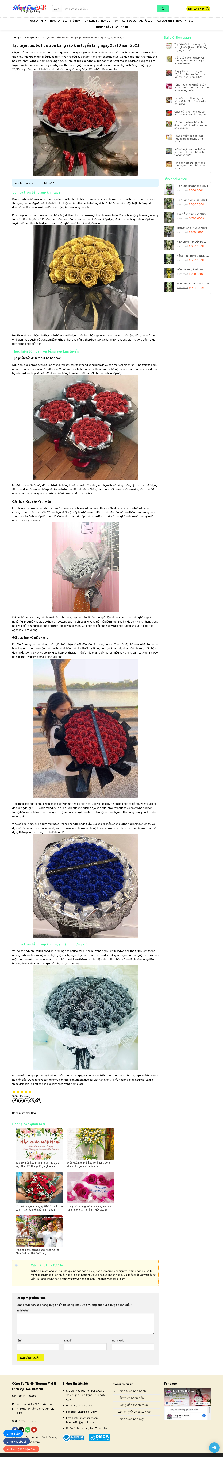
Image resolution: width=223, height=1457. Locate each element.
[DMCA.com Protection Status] (99, 1437)
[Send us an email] (21, 1430)
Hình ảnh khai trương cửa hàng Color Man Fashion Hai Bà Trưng (190, 101)
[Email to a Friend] (27, 1100)
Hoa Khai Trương (124, 20)
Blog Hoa (31, 37)
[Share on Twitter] (21, 1100)
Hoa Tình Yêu (58, 20)
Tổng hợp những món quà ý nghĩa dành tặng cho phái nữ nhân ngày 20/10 (191, 87)
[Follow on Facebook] (15, 1430)
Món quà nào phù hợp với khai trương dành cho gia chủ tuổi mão (189, 60)
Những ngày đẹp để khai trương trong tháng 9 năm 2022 (189, 138)
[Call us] (27, 1430)
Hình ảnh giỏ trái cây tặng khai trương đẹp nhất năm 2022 (189, 165)
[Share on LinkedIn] (38, 1100)
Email (68, 1340)
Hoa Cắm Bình (165, 20)
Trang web (118, 1340)
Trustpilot (101, 1428)
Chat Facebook (17, 1441)
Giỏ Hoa (75, 20)
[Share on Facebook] (15, 1100)
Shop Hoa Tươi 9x (88, 1411)
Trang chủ (18, 37)
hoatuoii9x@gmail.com (111, 1278)
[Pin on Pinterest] (33, 1100)
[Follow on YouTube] (34, 1430)
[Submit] (163, 8)
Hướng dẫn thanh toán (112, 27)
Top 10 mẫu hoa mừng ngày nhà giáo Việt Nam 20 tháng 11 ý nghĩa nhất (190, 47)
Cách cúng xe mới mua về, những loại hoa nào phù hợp (190, 113)
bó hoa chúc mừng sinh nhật (38, 955)
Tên (19, 1340)
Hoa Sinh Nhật (38, 20)
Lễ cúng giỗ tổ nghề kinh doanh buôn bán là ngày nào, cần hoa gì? (191, 125)
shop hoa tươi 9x (52, 215)
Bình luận (23, 1310)
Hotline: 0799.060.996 (21, 1449)
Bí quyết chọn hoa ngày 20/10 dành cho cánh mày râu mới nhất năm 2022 (189, 74)
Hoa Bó (106, 20)
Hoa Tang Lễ (91, 20)
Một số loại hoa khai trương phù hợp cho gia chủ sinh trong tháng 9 (190, 152)
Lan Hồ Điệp (145, 20)
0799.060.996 (71, 1278)
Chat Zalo (13, 1433)
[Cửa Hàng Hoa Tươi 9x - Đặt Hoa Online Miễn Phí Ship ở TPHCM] (29, 8)
